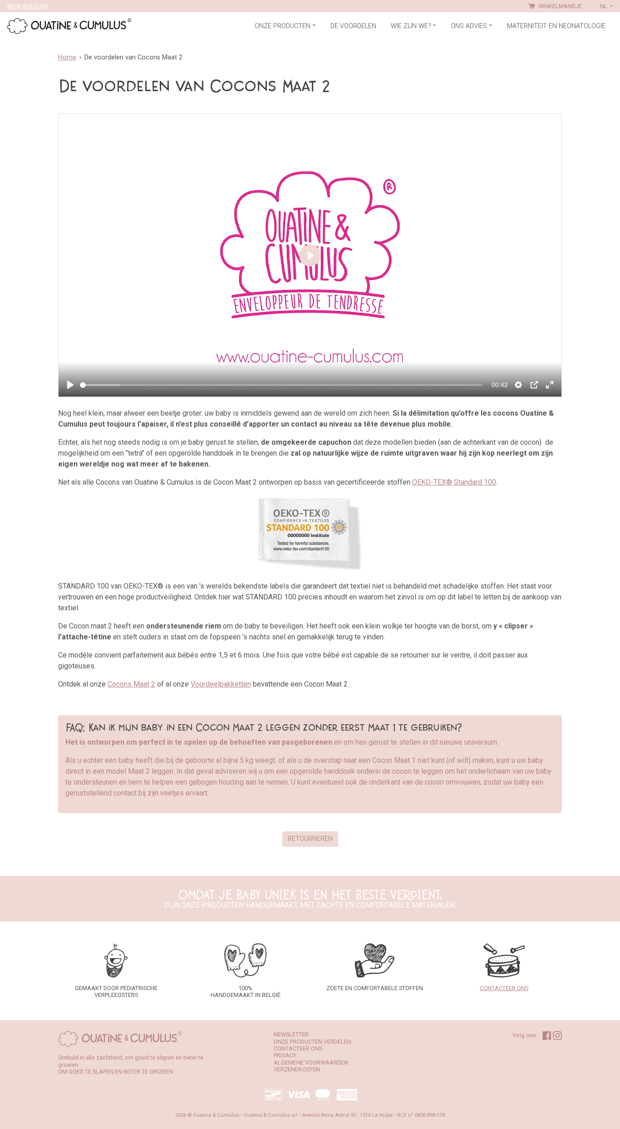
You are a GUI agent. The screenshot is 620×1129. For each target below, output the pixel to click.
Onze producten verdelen (312, 1041)
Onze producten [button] (282, 26)
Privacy (285, 1055)
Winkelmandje (559, 6)
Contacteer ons (298, 1048)
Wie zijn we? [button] (411, 26)
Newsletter (291, 1034)
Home (67, 57)
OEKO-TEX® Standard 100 (454, 482)
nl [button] (604, 6)
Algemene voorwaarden (311, 1062)
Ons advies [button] (469, 26)
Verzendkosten (297, 1069)
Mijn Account (28, 6)
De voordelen (353, 26)
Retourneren (310, 839)
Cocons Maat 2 (131, 684)
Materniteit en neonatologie (556, 26)
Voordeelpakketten (221, 684)
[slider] (281, 385)
